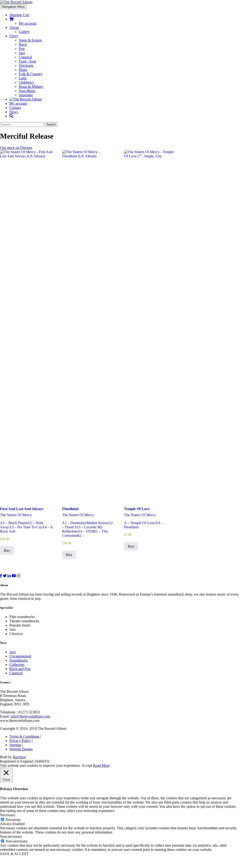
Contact (15, 108)
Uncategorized (20, 656)
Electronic (26, 65)
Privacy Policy (20, 741)
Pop (22, 49)
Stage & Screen (30, 40)
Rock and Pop (19, 669)
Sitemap (15, 745)
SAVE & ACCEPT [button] (14, 854)
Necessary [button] (7, 815)
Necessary (13, 820)
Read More (101, 765)
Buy (7, 550)
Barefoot (19, 757)
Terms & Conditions (24, 736)
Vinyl (13, 36)
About (14, 28)
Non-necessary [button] (11, 836)
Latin (22, 78)
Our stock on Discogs (16, 148)
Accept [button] (87, 765)
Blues (23, 70)
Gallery (24, 32)
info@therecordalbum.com (30, 716)
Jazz (22, 53)
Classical (25, 57)
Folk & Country (30, 74)
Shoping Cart (19, 15)
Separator (26, 95)
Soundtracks (18, 660)
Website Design (21, 749)
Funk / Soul (27, 61)
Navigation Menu (13, 6)
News (13, 112)
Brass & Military (31, 87)
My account (27, 23)
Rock (23, 44)
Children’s (26, 82)
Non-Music (27, 91)
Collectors (16, 665)
